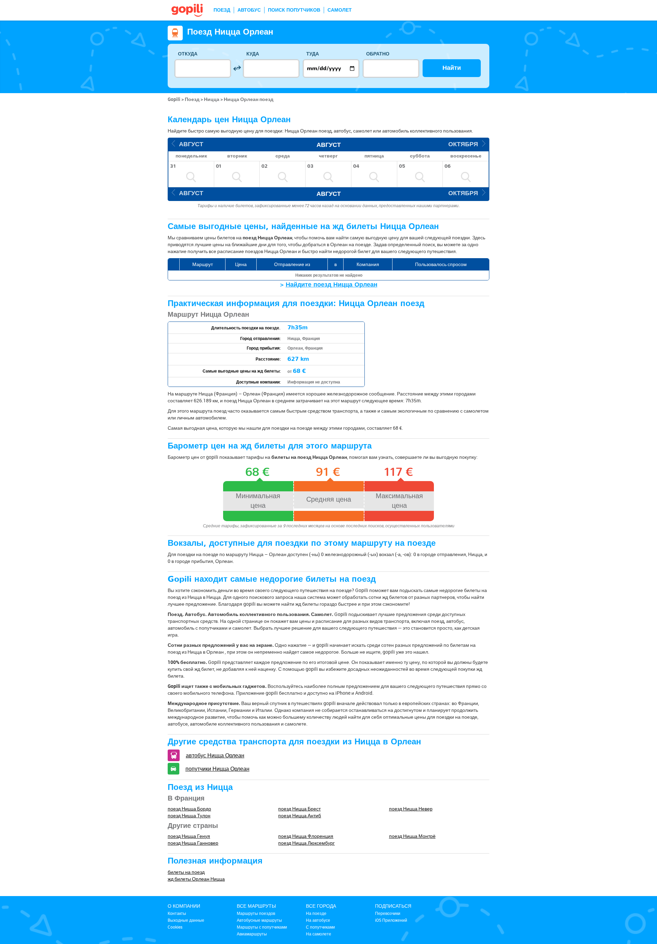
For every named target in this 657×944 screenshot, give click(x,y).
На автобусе (318, 920)
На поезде (316, 913)
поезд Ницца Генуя (189, 836)
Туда (312, 54)
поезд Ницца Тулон (189, 815)
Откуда (187, 54)
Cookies (175, 927)
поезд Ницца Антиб (299, 815)
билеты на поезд (186, 872)
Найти (451, 68)
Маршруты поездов (256, 913)
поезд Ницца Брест (299, 808)
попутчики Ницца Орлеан (217, 768)
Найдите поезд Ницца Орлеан (331, 284)
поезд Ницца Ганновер (193, 843)
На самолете (318, 933)
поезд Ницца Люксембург (306, 843)
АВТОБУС (249, 10)
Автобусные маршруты (259, 920)
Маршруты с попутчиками (262, 927)
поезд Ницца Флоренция (305, 836)
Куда (252, 54)
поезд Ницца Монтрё (412, 836)
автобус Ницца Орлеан (215, 755)
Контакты (177, 913)
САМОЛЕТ (339, 10)
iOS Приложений (391, 920)
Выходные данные (186, 920)
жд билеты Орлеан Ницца (196, 879)
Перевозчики (387, 913)
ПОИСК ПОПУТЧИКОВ (294, 10)
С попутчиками (320, 927)
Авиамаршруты (252, 933)
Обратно (377, 54)
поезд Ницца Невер (411, 808)
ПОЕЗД (222, 10)
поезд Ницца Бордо (189, 808)
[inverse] (237, 68)
